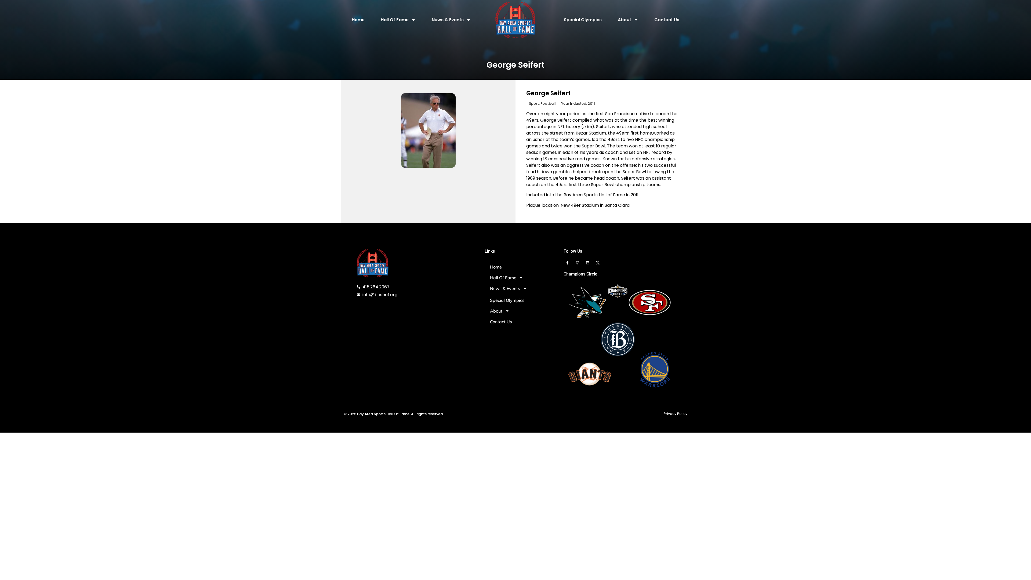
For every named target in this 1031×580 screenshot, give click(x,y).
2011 (591, 103)
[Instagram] (578, 263)
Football (548, 103)
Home (358, 20)
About (624, 20)
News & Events (448, 20)
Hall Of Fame (395, 20)
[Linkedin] (587, 263)
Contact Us (666, 20)
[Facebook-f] (567, 263)
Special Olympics (583, 20)
